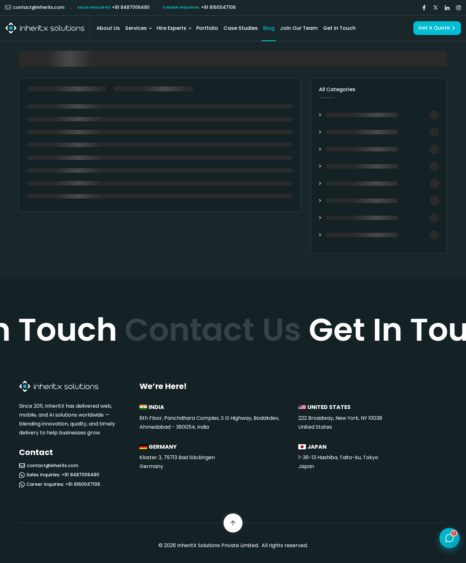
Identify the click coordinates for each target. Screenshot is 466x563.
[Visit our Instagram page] (458, 7)
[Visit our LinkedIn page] (447, 7)
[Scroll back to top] (233, 523)
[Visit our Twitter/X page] (435, 7)
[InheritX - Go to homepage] (44, 28)
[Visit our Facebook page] (424, 7)
